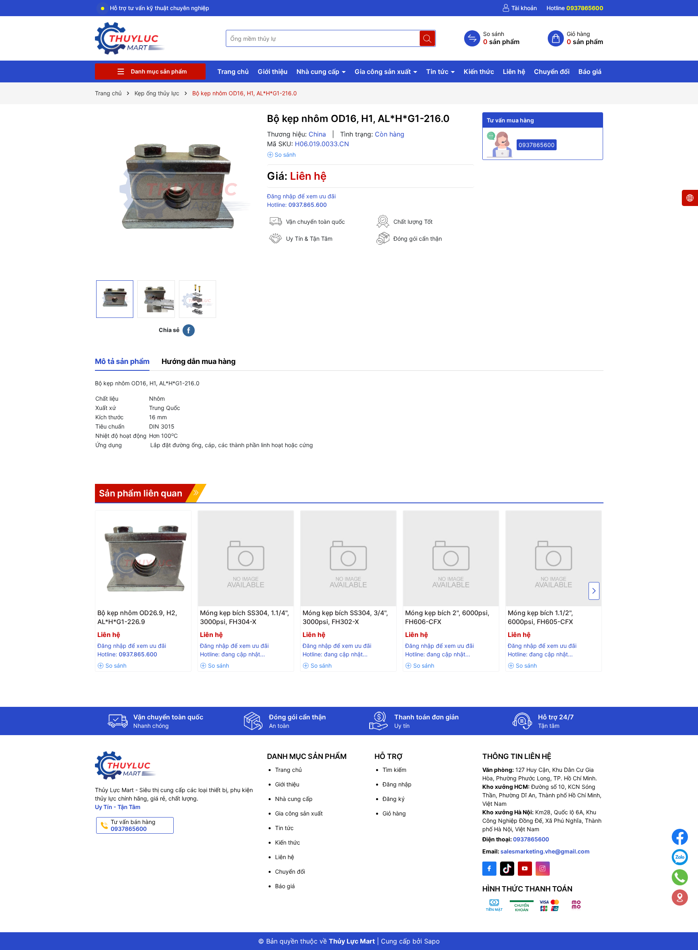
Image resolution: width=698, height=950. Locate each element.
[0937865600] (575, 8)
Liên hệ (514, 71)
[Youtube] (525, 869)
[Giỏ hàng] (575, 38)
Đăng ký (394, 798)
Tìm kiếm (394, 769)
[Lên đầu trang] (682, 923)
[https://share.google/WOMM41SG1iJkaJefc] (680, 897)
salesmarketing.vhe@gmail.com (545, 851)
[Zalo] (680, 857)
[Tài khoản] (519, 8)
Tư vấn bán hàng (133, 825)
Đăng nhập (397, 784)
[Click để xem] (177, 194)
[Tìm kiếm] (427, 38)
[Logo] (130, 37)
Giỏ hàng (394, 813)
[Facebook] (489, 869)
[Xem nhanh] (145, 616)
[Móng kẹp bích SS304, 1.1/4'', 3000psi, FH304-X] (246, 558)
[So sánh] (491, 38)
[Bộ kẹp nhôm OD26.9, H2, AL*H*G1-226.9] (143, 558)
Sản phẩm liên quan (140, 493)
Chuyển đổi (552, 71)
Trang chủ (233, 71)
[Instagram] (543, 869)
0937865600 (537, 144)
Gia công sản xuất (383, 71)
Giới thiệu (273, 71)
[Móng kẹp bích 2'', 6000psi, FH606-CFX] (451, 558)
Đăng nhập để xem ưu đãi (301, 196)
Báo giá (589, 71)
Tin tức (438, 71)
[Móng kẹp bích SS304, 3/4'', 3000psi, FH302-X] (348, 558)
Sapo (432, 941)
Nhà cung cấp (318, 71)
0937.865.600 (307, 204)
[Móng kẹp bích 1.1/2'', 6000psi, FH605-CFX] (553, 558)
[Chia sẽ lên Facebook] (189, 330)
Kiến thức (479, 71)
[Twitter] (507, 869)
